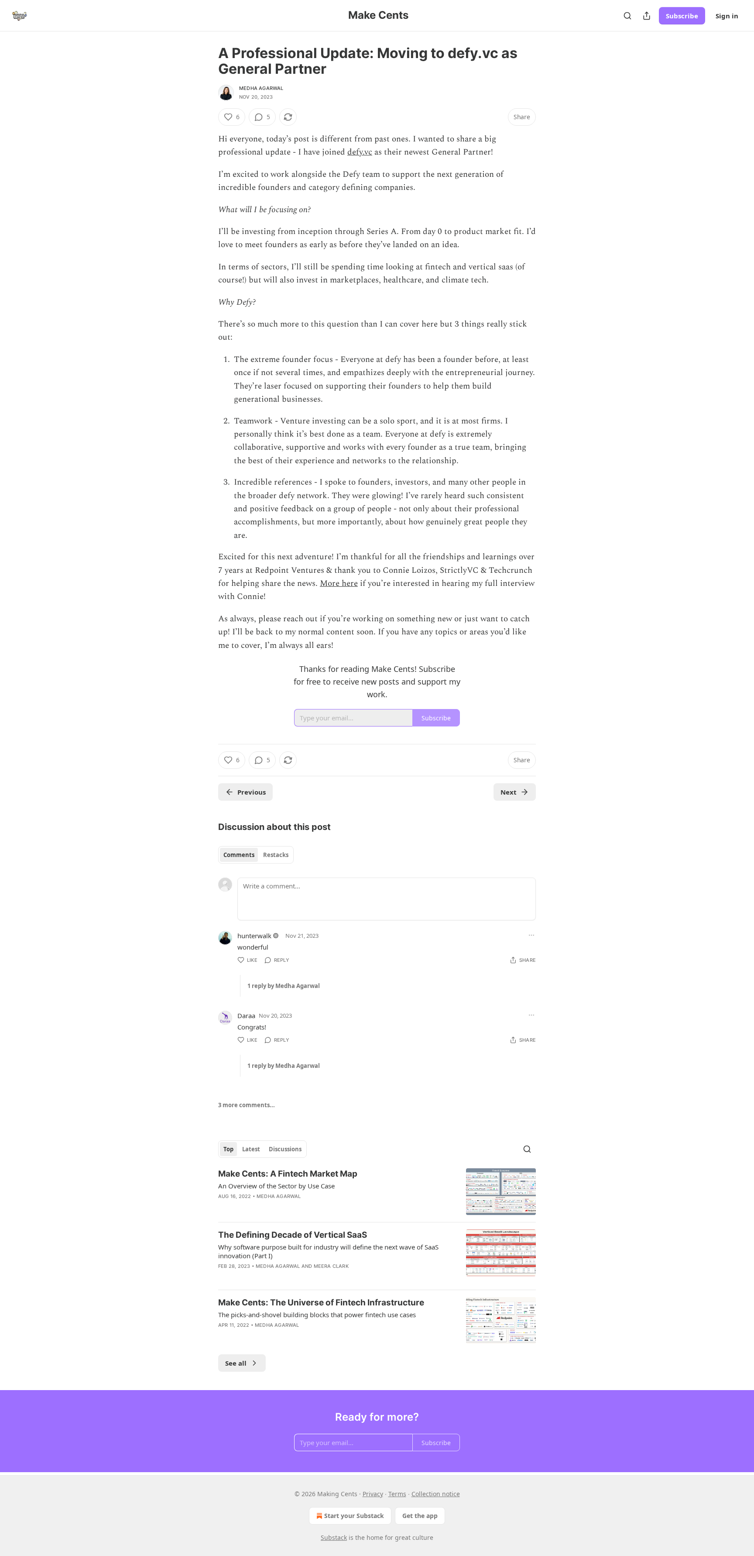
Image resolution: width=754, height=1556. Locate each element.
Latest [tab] (251, 1149)
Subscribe (682, 15)
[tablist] (256, 855)
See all (236, 1363)
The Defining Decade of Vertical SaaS (292, 1235)
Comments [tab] (238, 855)
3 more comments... (246, 1105)
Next (508, 792)
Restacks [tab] (275, 855)
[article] (377, 1192)
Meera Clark (331, 1266)
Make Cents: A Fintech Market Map (287, 1174)
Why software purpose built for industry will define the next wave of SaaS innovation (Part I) (328, 1251)
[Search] (627, 15)
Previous (251, 792)
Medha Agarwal (261, 88)
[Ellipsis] (531, 935)
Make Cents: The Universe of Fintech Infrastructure (321, 1303)
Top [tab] (228, 1149)
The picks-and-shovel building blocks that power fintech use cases (317, 1314)
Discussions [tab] (285, 1149)
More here (339, 583)
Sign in (727, 15)
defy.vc (359, 152)
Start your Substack (354, 1515)
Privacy (373, 1494)
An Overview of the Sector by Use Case (276, 1185)
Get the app (420, 1515)
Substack (334, 1537)
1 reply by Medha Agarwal (283, 986)
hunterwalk (254, 935)
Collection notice (435, 1494)
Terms (397, 1494)
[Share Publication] (646, 15)
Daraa (246, 1015)
